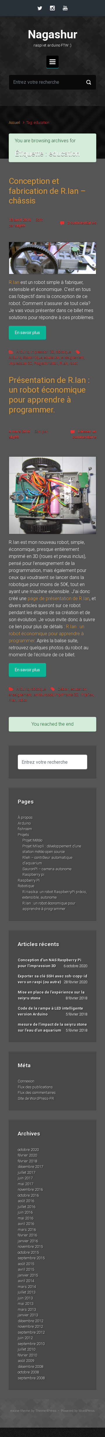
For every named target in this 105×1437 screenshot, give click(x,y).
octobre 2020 (28, 1149)
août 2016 (26, 1201)
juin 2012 (25, 1338)
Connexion (26, 1081)
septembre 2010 (31, 1344)
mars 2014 (27, 1286)
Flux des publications (35, 1087)
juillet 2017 (26, 1172)
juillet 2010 (26, 1349)
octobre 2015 (28, 1252)
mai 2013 (25, 1303)
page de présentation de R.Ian (59, 598)
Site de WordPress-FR (36, 1098)
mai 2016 (25, 1218)
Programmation (46, 363)
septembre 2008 (31, 1378)
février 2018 (27, 1161)
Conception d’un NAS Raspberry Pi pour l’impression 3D (49, 963)
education (52, 357)
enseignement (72, 357)
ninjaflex (86, 694)
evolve (15, 1411)
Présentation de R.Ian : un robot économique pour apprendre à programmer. (49, 395)
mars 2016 (27, 1229)
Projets (23, 835)
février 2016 (27, 1235)
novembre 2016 (30, 1189)
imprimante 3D (66, 694)
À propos (25, 817)
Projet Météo (32, 840)
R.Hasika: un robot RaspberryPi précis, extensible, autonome (54, 895)
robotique (63, 352)
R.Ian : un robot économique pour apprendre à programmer (46, 633)
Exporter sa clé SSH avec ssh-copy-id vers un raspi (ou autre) (52, 979)
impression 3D (42, 352)
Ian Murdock (43, 694)
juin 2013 (25, 1298)
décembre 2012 (30, 1321)
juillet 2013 (26, 1292)
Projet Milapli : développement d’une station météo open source (51, 849)
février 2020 (27, 1155)
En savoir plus (27, 332)
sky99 (20, 225)
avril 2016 (26, 1224)
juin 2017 (25, 1178)
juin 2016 (25, 1212)
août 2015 (26, 1264)
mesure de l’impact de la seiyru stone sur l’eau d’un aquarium (52, 1027)
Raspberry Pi (29, 880)
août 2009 (26, 1361)
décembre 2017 (30, 1166)
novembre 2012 (30, 1326)
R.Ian (14, 282)
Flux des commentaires (37, 1092)
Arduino (22, 352)
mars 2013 (27, 1309)
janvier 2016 (28, 1241)
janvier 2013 (28, 1315)
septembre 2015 (31, 1258)
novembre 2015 (30, 1246)
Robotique (26, 886)
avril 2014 (26, 1281)
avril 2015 (26, 1269)
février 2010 (27, 1355)
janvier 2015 (28, 1275)
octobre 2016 (28, 1195)
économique (32, 357)
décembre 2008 (30, 1366)
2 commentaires (81, 222)
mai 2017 (25, 1184)
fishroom (25, 829)
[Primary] (52, 62)
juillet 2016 (26, 1207)
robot (73, 363)
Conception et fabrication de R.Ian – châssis (47, 190)
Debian (63, 689)
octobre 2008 (28, 1372)
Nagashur (52, 34)
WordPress (86, 1411)
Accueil (14, 122)
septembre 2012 (31, 1332)
